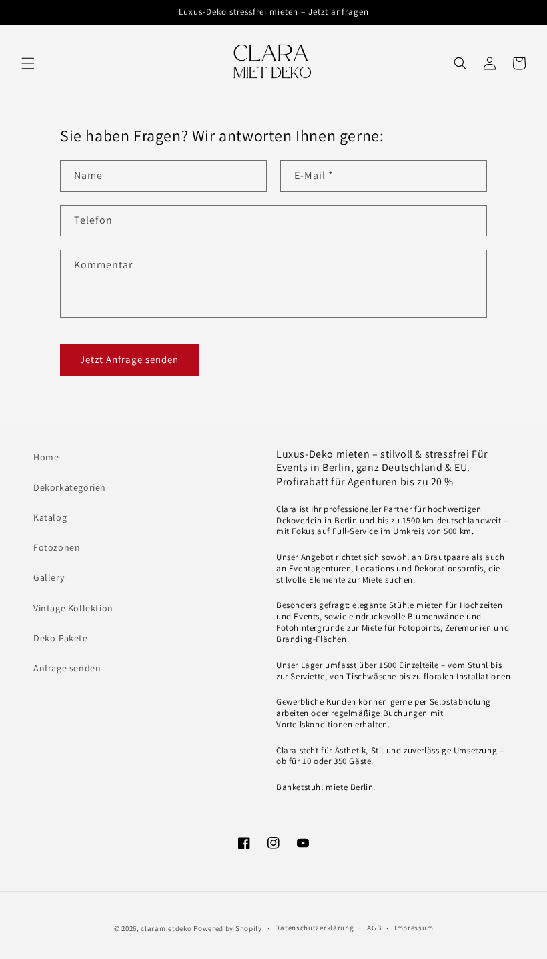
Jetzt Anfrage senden (129, 359)
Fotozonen (56, 547)
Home (46, 457)
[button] (28, 63)
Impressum (413, 927)
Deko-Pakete (60, 638)
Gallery (48, 577)
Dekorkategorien (69, 487)
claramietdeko (166, 928)
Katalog (50, 517)
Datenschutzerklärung (314, 927)
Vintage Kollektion (73, 608)
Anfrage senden (67, 668)
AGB (374, 927)
